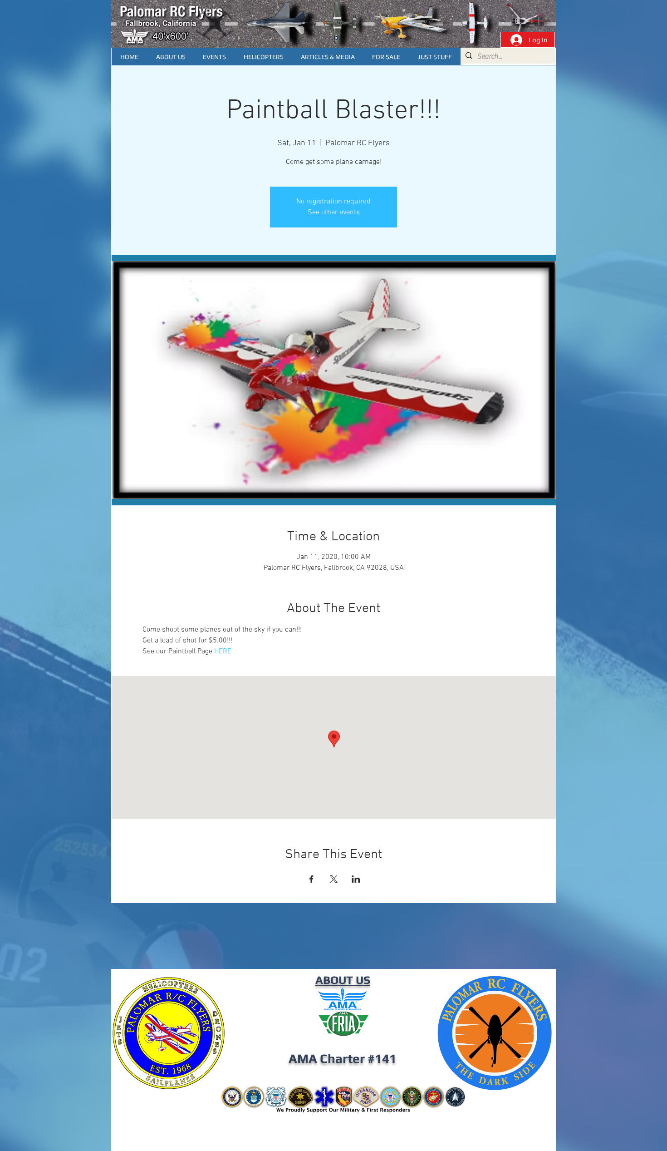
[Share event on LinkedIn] (356, 879)
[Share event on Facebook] (311, 879)
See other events (334, 212)
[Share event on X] (333, 879)
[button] (327, 56)
